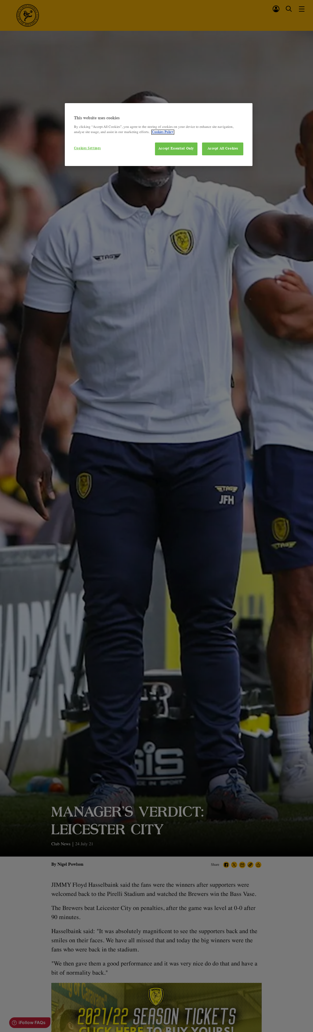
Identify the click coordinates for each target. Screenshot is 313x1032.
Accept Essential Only (176, 148)
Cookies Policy (163, 132)
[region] (158, 134)
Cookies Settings (87, 148)
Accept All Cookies (223, 148)
